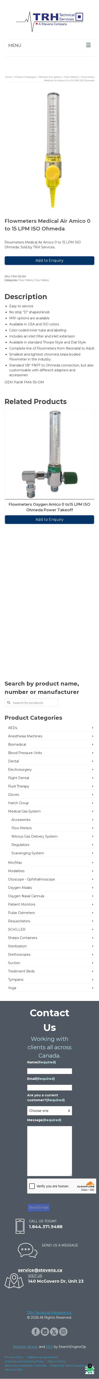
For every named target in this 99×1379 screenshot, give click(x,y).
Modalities (16, 871)
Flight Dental (18, 778)
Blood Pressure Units (25, 753)
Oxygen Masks (20, 888)
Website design (25, 1347)
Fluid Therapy (18, 786)
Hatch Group (18, 803)
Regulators (20, 845)
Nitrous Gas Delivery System (35, 836)
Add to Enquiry (49, 260)
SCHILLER (16, 929)
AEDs (12, 728)
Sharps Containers (22, 938)
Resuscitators (19, 921)
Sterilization (17, 946)
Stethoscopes (19, 954)
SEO (49, 1347)
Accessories (21, 820)
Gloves (13, 795)
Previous (9, 543)
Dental (13, 761)
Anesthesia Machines (25, 736)
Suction (14, 963)
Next (90, 543)
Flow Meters (25, 280)
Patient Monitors (21, 904)
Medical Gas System (24, 811)
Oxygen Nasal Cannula (26, 896)
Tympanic (16, 980)
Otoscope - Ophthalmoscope (31, 879)
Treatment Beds (21, 971)
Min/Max (15, 863)
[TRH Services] (49, 21)
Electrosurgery (20, 769)
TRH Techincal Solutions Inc (49, 1313)
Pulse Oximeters (21, 913)
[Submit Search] (8, 703)
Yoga (12, 988)
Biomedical (17, 744)
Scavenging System (28, 853)
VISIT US (35, 1276)
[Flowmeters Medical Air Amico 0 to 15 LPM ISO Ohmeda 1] (49, 151)
